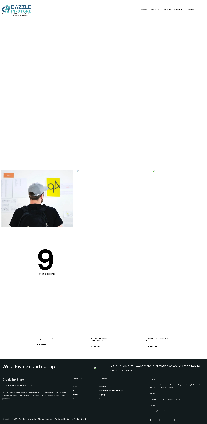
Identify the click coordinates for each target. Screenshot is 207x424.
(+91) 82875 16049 (172, 399)
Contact (190, 9)
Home (144, 9)
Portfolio (178, 9)
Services (167, 9)
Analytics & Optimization (84, 313)
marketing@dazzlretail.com (159, 411)
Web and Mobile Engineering (86, 325)
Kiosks (101, 399)
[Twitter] (158, 420)
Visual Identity (78, 301)
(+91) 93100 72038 (156, 399)
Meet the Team (145, 22)
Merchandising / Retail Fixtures (111, 390)
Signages (102, 395)
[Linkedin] (173, 420)
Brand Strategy (79, 307)
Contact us (77, 399)
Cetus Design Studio (77, 419)
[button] (202, 10)
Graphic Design (79, 319)
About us (155, 9)
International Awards (147, 28)
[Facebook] (151, 420)
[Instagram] (166, 420)
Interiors (102, 386)
